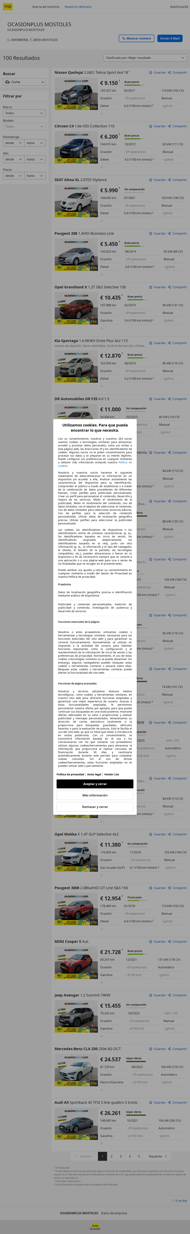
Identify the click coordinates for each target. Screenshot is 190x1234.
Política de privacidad (70, 774)
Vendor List (111, 774)
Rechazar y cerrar (95, 807)
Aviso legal (94, 774)
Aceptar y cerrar (95, 784)
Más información (95, 795)
